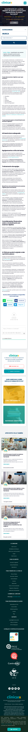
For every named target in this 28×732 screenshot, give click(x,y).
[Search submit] (14, 42)
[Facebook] (15, 688)
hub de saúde (7, 259)
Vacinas (14, 581)
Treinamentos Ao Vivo (14, 604)
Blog (8, 52)
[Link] (16, 333)
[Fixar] (8, 333)
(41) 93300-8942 (16, 596)
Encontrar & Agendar (14, 562)
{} (18, 332)
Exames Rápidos (14, 578)
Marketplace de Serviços (14, 549)
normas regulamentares (13, 157)
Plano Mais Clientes (14, 576)
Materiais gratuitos (14, 609)
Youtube (14, 611)
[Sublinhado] (6, 333)
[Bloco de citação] (13, 333)
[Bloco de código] (15, 333)
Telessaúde (14, 583)
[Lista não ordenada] (11, 333)
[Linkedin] (12, 688)
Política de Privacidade (6, 724)
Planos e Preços (14, 574)
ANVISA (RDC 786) (16, 91)
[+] (19, 332)
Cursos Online (14, 606)
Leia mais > (6, 464)
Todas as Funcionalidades (14, 585)
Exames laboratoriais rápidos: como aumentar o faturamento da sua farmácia (13, 489)
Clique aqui (4, 290)
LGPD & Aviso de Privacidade (14, 551)
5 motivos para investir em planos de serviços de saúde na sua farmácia (13, 455)
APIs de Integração (14, 624)
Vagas (14, 553)
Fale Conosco (14, 556)
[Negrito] (3, 333)
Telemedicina (14, 567)
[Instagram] (9, 688)
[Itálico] (5, 333)
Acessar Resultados (14, 564)
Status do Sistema (14, 622)
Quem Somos (14, 546)
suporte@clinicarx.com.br (14, 620)
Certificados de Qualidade (14, 590)
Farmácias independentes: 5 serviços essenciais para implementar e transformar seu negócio (12, 524)
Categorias (7, 30)
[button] (25, 3)
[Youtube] (18, 688)
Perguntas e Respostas (14, 588)
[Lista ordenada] (10, 333)
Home (4, 52)
